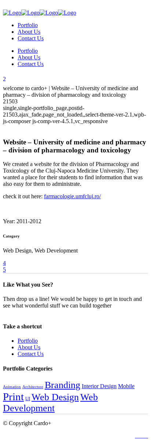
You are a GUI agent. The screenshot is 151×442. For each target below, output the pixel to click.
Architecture (32, 387)
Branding (62, 385)
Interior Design (99, 386)
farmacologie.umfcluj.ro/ (72, 196)
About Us (29, 347)
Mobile (126, 386)
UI (27, 398)
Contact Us (31, 354)
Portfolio (28, 341)
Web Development (50, 402)
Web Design (55, 397)
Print (13, 396)
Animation (12, 387)
